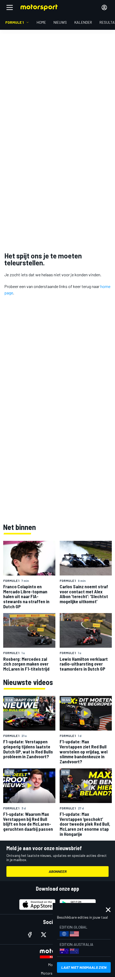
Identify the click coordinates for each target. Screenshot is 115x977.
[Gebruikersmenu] (104, 7)
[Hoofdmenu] (9, 7)
